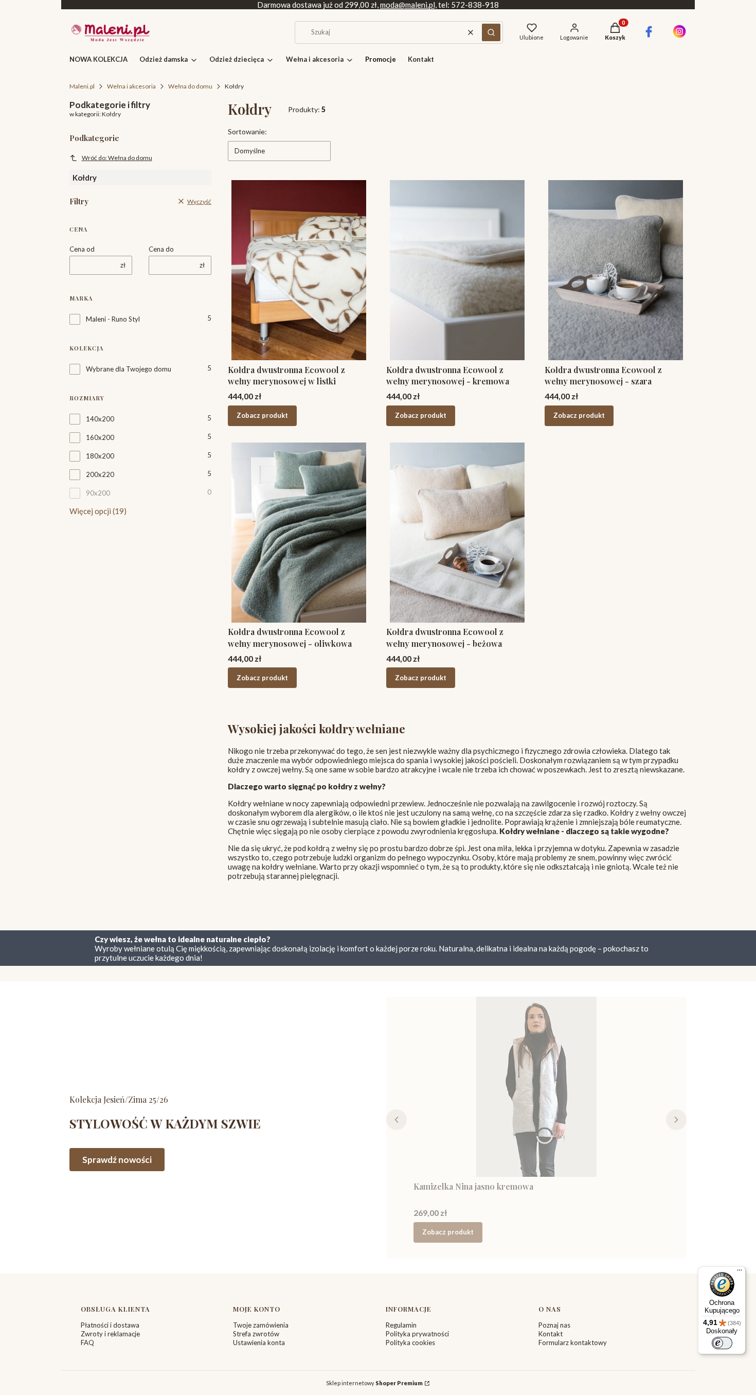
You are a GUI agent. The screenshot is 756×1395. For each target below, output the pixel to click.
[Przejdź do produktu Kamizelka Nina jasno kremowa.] (536, 1087)
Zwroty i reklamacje (110, 1334)
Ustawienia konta (259, 1342)
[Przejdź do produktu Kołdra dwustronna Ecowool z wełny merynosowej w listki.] (299, 270)
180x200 (100, 456)
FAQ (87, 1342)
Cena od (82, 249)
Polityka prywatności (417, 1334)
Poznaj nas (554, 1325)
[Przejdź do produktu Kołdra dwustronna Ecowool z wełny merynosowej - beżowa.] (457, 533)
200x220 (100, 474)
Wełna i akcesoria (131, 86)
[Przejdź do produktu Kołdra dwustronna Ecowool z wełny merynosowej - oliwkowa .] (299, 533)
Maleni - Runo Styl (113, 319)
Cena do (161, 249)
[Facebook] (649, 35)
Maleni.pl (82, 86)
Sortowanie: (247, 131)
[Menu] (739, 1272)
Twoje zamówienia (261, 1325)
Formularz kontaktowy (572, 1342)
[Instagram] (679, 35)
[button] (491, 32)
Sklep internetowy (374, 1383)
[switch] (722, 1343)
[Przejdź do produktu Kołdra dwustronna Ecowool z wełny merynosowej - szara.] (616, 270)
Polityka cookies (410, 1342)
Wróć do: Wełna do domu (117, 158)
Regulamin (401, 1325)
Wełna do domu (190, 86)
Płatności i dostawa (110, 1325)
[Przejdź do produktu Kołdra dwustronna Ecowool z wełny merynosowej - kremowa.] (457, 270)
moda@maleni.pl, (408, 4)
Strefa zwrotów (256, 1334)
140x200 (100, 419)
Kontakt (550, 1334)
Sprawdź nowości (117, 1159)
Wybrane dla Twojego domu (128, 369)
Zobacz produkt (262, 415)
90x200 (98, 493)
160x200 (100, 437)
